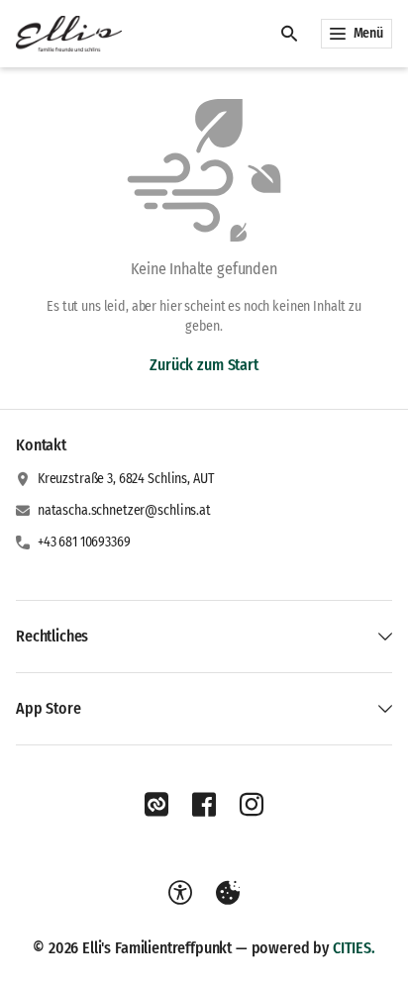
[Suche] (289, 33)
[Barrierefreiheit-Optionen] (180, 893)
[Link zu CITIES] (156, 805)
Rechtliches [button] (52, 636)
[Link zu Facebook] (204, 805)
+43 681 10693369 (84, 542)
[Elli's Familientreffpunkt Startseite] (69, 33)
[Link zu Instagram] (251, 805)
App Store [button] (48, 708)
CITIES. (354, 947)
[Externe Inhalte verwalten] (228, 893)
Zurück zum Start (203, 364)
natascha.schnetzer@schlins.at (124, 510)
